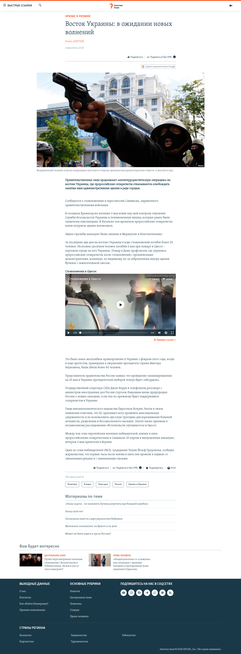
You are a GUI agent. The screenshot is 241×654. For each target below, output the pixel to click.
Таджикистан (79, 635)
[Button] (135, 57)
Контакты (25, 597)
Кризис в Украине (77, 16)
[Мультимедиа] (231, 5)
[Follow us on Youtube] (123, 593)
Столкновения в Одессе (85, 279)
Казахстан (25, 635)
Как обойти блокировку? (34, 604)
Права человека (122, 555)
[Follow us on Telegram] (147, 593)
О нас (23, 591)
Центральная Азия (55, 555)
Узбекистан (129, 635)
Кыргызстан (27, 641)
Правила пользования (32, 610)
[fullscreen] (172, 332)
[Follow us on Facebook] (139, 593)
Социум (74, 610)
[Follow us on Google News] (162, 593)
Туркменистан (79, 641)
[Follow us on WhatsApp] (155, 593)
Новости (75, 591)
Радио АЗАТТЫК (74, 41)
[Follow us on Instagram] (131, 593)
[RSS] (170, 593)
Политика (76, 604)
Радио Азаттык (80, 283)
